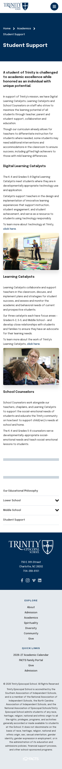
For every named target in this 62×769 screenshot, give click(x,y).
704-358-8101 (31, 571)
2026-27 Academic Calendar (31, 655)
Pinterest (39, 580)
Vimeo (33, 580)
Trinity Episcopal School (16, 6)
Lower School (12, 500)
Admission (31, 612)
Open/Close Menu (54, 6)
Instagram (28, 580)
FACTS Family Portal (31, 660)
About (31, 607)
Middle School (12, 510)
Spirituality (31, 623)
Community (31, 633)
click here (9, 229)
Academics (31, 617)
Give (31, 638)
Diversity (31, 628)
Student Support (14, 520)
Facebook (22, 580)
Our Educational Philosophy (20, 491)
